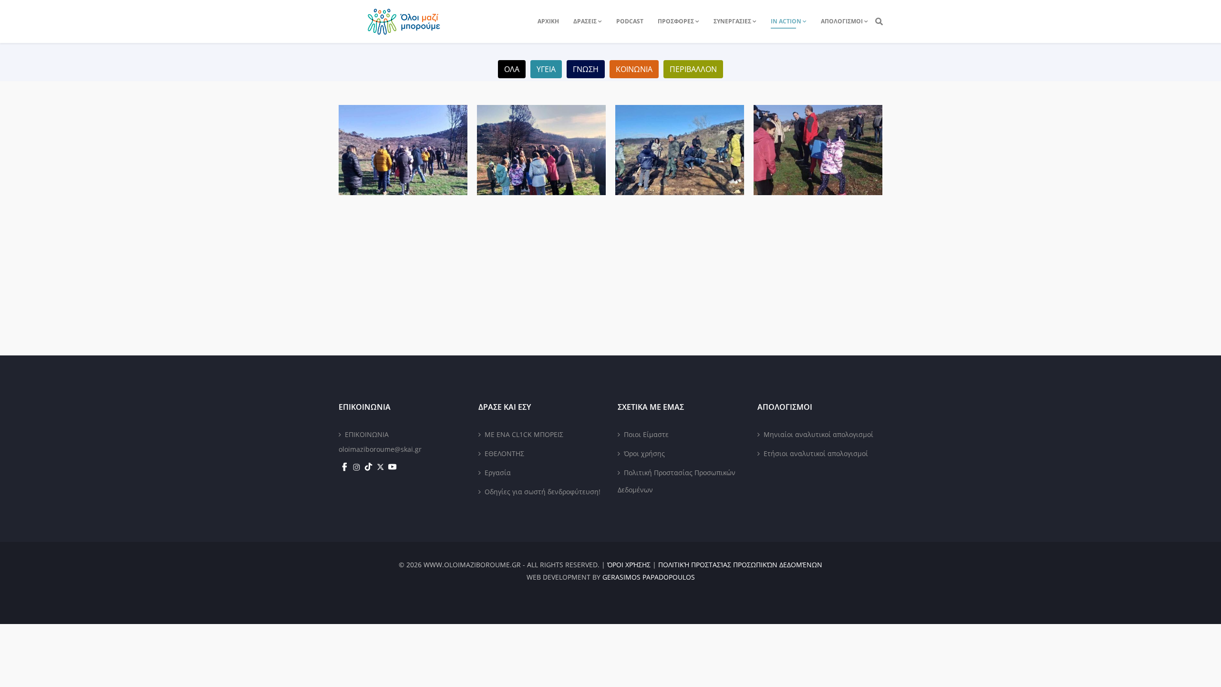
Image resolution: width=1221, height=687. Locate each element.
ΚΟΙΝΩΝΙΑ (634, 69)
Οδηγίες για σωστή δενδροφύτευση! (542, 491)
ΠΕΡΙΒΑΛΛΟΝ (693, 69)
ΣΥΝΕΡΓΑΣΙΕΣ (732, 21)
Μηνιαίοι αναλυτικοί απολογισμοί (818, 434)
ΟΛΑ (511, 69)
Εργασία (498, 472)
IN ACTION (786, 21)
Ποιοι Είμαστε (646, 434)
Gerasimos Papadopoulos (648, 577)
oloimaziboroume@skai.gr (380, 449)
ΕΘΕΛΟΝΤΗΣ (504, 453)
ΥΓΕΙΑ (546, 69)
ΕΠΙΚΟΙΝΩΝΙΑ (367, 434)
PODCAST (629, 21)
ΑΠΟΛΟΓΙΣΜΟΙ (842, 21)
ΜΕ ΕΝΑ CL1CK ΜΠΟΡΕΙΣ (524, 434)
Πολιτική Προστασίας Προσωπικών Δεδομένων (676, 481)
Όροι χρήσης (644, 453)
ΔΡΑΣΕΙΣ (585, 21)
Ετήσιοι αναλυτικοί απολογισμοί (816, 453)
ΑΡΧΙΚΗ (548, 21)
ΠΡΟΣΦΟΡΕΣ (676, 21)
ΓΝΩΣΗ (586, 69)
